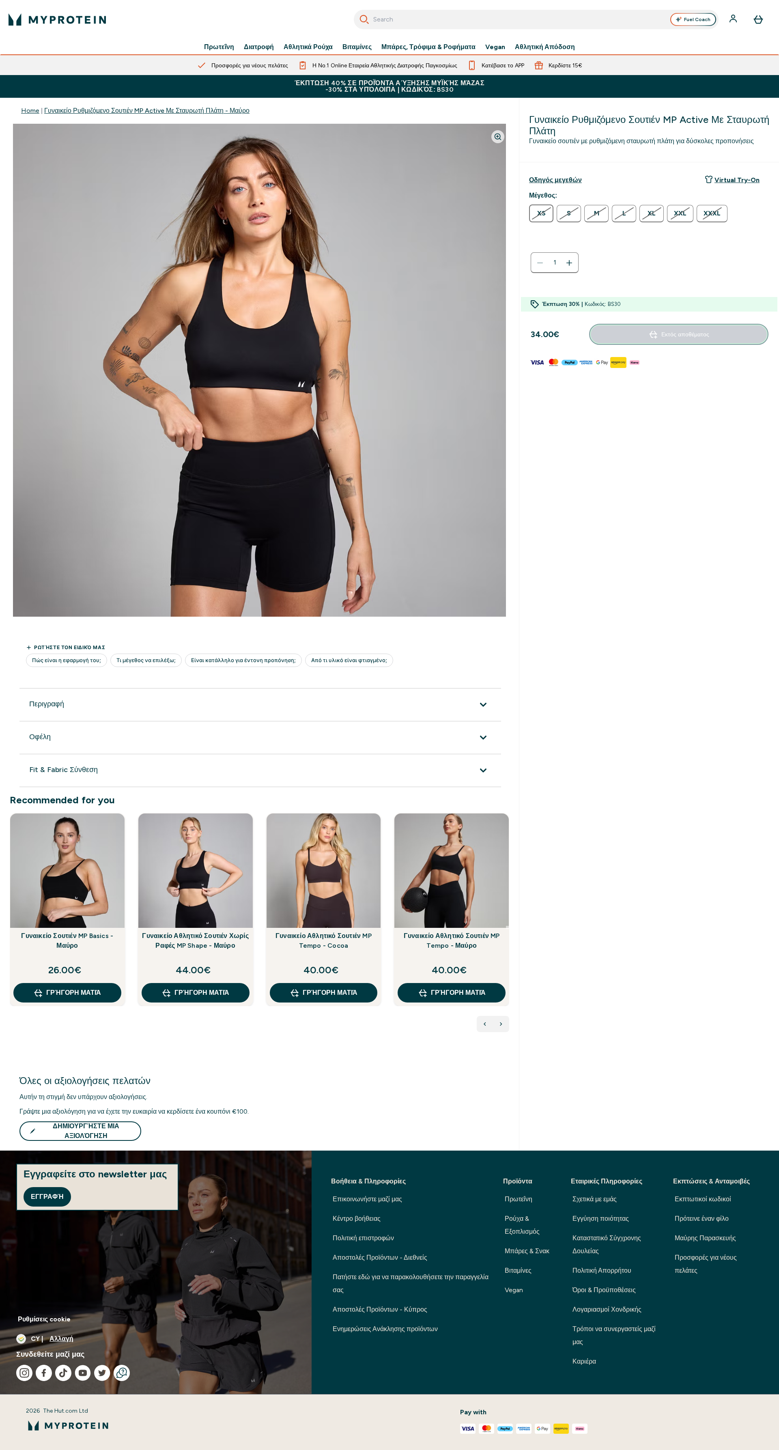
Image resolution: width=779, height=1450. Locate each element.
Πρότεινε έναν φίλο (702, 1218)
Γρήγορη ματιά (73, 992)
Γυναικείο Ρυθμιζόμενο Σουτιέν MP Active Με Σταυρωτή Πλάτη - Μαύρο (147, 110)
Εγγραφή (47, 1196)
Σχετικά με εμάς (594, 1199)
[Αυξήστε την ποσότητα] (569, 263)
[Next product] (501, 1024)
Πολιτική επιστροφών (363, 1238)
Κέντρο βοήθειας (357, 1218)
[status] (554, 263)
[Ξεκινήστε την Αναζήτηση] (364, 19)
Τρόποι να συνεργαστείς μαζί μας (614, 1335)
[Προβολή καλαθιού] (758, 19)
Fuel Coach (697, 19)
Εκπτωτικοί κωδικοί (703, 1199)
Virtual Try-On (737, 179)
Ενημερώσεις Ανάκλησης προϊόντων (385, 1328)
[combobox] (536, 19)
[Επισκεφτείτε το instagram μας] (24, 1373)
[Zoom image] (497, 136)
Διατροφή (259, 47)
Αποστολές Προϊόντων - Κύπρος (380, 1309)
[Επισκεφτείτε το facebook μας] (44, 1373)
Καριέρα (584, 1361)
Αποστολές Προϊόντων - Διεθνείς (380, 1257)
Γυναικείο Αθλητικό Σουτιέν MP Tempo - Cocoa (323, 940)
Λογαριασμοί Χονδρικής (606, 1309)
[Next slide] (507, 927)
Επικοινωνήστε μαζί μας (367, 1199)
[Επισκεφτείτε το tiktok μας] (63, 1373)
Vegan (495, 47)
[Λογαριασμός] (734, 19)
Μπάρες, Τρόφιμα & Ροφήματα (428, 47)
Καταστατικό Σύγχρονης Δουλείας (606, 1244)
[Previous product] (485, 1024)
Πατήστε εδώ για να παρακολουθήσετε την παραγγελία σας (410, 1283)
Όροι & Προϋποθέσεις (604, 1289)
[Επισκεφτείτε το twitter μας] (102, 1373)
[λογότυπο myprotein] (57, 19)
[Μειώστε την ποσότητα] (540, 263)
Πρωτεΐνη (219, 47)
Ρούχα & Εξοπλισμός (522, 1225)
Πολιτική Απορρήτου (601, 1270)
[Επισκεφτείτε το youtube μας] (83, 1373)
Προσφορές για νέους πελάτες (706, 1264)
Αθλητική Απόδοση (545, 47)
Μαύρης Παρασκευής (705, 1238)
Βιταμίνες (357, 47)
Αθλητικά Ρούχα (308, 47)
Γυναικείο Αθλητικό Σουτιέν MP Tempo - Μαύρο (452, 940)
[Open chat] (122, 1373)
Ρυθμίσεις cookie (44, 1319)
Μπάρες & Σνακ (527, 1251)
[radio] (541, 213)
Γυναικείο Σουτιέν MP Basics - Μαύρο (67, 940)
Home (30, 110)
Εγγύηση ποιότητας (600, 1218)
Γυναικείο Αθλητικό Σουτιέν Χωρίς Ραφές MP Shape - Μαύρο (195, 940)
